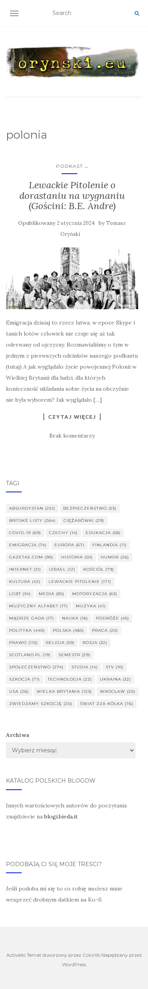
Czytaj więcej (72, 417)
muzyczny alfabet (38, 606)
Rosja (94, 642)
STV (115, 667)
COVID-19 (25, 532)
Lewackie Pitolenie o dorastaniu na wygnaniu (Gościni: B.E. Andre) (72, 195)
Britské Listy (32, 520)
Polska (68, 630)
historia (77, 557)
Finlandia (109, 544)
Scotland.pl (30, 654)
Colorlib (91, 955)
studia (84, 667)
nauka (75, 618)
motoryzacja (94, 593)
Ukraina (115, 679)
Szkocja (24, 679)
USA (19, 691)
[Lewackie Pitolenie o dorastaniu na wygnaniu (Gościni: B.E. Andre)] (72, 278)
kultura (25, 581)
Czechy (63, 532)
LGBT (20, 593)
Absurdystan (32, 508)
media (51, 593)
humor (115, 557)
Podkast (69, 166)
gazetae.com (31, 557)
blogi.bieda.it (61, 816)
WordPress (74, 964)
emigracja (28, 544)
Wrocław (117, 691)
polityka (27, 630)
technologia (70, 679)
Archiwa (17, 735)
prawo (23, 642)
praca (105, 630)
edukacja (103, 532)
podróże (112, 618)
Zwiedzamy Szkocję (40, 703)
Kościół (98, 569)
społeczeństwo (36, 667)
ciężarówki (84, 520)
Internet (25, 569)
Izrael (62, 569)
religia (60, 642)
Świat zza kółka (106, 703)
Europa (69, 544)
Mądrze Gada (31, 618)
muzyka (91, 606)
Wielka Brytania (64, 691)
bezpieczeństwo (89, 508)
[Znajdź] (136, 13)
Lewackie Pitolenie (80, 581)
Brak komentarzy (72, 435)
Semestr (74, 654)
